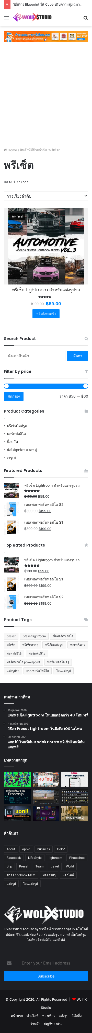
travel (55, 866)
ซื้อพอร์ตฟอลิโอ (63, 636)
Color (61, 849)
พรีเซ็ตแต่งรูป (54, 645)
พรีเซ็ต (11, 645)
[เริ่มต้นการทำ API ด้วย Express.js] (17, 796)
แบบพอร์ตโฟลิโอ (37, 671)
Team (39, 866)
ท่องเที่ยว (48, 1016)
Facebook (14, 858)
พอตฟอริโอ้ (14, 653)
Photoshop (77, 858)
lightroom (55, 858)
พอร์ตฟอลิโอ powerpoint (23, 662)
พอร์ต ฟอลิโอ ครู (58, 662)
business (43, 849)
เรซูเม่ (11, 457)
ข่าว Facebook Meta (21, 875)
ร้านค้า (35, 1024)
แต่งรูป (11, 884)
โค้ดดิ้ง (77, 1016)
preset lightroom (34, 636)
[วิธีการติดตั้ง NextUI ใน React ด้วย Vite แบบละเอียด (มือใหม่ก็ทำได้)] (46, 813)
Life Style (35, 858)
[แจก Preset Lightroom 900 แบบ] (17, 813)
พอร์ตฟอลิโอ (16, 434)
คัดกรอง (14, 396)
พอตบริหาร (77, 645)
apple (26, 849)
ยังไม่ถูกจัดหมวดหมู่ (22, 449)
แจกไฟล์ (68, 875)
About (11, 849)
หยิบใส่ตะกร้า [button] (46, 313)
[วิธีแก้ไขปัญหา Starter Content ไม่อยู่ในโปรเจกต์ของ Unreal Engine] (74, 796)
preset (11, 636)
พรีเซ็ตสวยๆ (30, 645)
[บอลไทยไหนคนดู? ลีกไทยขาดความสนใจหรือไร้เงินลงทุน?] (17, 779)
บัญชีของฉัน (53, 1024)
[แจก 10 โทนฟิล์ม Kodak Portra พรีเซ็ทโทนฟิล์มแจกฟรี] (74, 813)
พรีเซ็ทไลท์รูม (17, 426)
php (9, 866)
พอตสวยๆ (49, 875)
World (70, 866)
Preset (23, 866)
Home (12, 150)
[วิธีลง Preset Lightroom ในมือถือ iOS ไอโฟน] (74, 779)
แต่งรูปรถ (13, 671)
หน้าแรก (17, 1016)
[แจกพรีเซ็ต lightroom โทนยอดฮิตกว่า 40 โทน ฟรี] (46, 779)
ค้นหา (77, 356)
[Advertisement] (46, 95)
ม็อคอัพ (12, 442)
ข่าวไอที (33, 1016)
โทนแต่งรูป (63, 671)
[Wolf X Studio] (33, 18)
